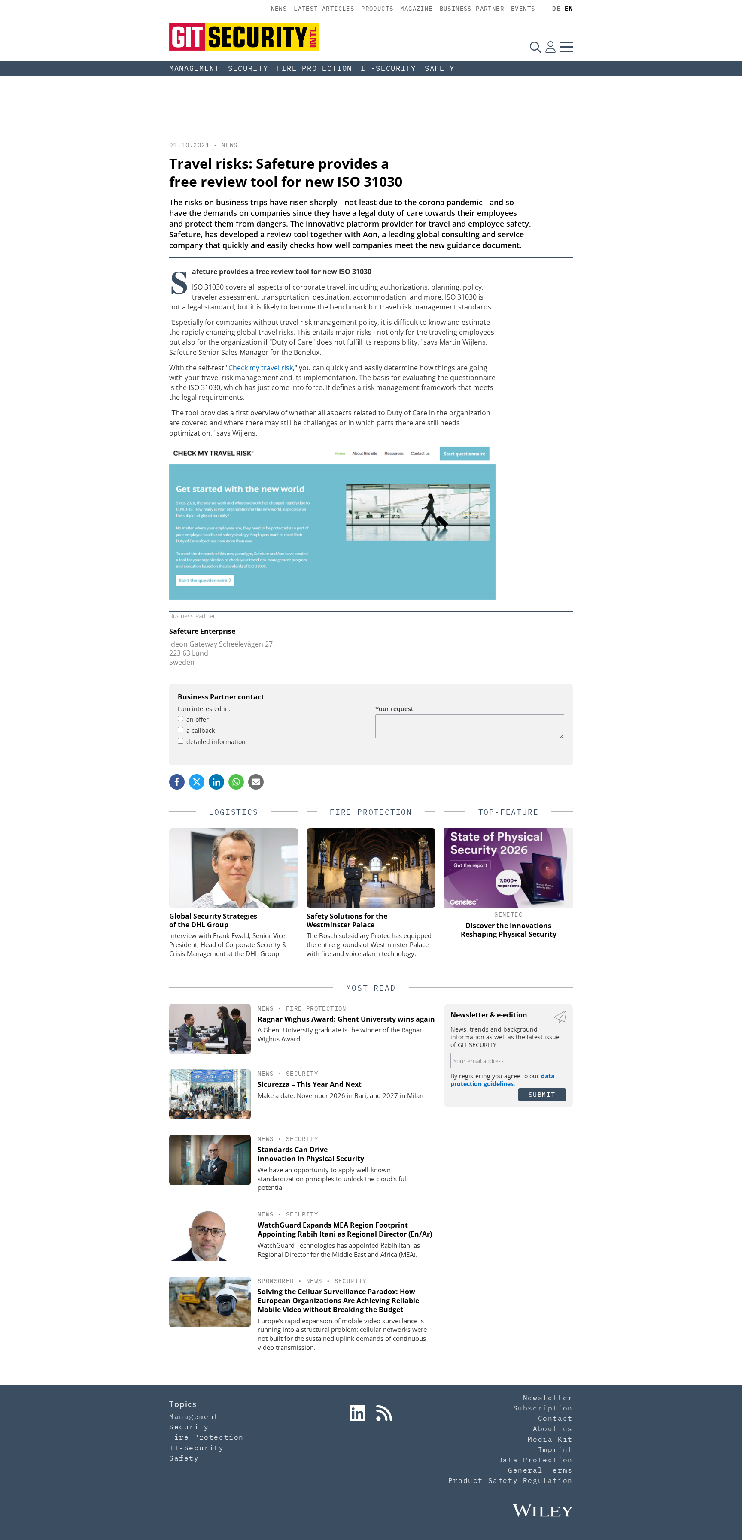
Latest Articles (324, 8)
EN (569, 8)
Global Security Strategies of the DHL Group (213, 920)
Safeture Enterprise (202, 631)
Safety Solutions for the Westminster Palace (347, 920)
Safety (440, 68)
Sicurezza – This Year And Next (310, 1084)
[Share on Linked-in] (216, 782)
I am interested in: (204, 709)
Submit (542, 1094)
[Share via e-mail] (256, 782)
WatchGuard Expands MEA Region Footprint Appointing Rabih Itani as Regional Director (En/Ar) (345, 1229)
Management (194, 68)
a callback (200, 730)
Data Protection (535, 1459)
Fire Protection (315, 68)
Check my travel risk (260, 367)
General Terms (540, 1470)
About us (553, 1428)
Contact (555, 1418)
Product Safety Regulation (510, 1480)
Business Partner (472, 8)
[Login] (550, 47)
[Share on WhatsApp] (236, 782)
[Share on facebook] (177, 782)
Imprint (555, 1449)
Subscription (543, 1408)
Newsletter (548, 1397)
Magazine (416, 8)
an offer (197, 719)
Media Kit (550, 1439)
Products (377, 8)
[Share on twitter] (196, 782)
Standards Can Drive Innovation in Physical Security (311, 1154)
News (279, 8)
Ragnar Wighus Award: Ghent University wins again (346, 1019)
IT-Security (388, 68)
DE (556, 8)
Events (523, 8)
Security (248, 68)
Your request (394, 709)
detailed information (216, 742)
